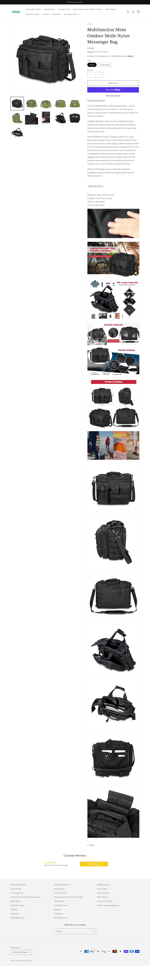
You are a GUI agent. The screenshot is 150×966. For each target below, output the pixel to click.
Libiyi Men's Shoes (17, 905)
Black (92, 65)
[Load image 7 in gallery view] (31, 118)
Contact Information (105, 901)
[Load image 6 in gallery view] (17, 118)
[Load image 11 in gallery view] (17, 132)
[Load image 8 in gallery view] (46, 118)
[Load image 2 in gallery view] (31, 103)
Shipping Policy (103, 885)
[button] (71, 14)
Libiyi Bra (14, 909)
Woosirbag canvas (17, 918)
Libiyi (17, 960)
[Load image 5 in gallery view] (74, 103)
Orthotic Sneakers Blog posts (108, 905)
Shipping (90, 52)
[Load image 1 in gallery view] (17, 103)
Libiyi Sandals (16, 901)
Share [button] (92, 845)
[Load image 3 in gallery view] (46, 103)
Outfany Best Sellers (18, 885)
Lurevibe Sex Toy (17, 893)
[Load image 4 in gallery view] (60, 103)
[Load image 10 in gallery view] (74, 118)
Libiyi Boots (15, 914)
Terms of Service (103, 893)
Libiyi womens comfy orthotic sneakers (25, 897)
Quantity (90, 70)
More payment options (113, 95)
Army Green (104, 65)
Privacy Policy (102, 889)
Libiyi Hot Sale (16, 889)
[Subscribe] (93, 931)
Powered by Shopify (25, 960)
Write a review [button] (94, 864)
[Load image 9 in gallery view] (60, 118)
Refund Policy (102, 897)
